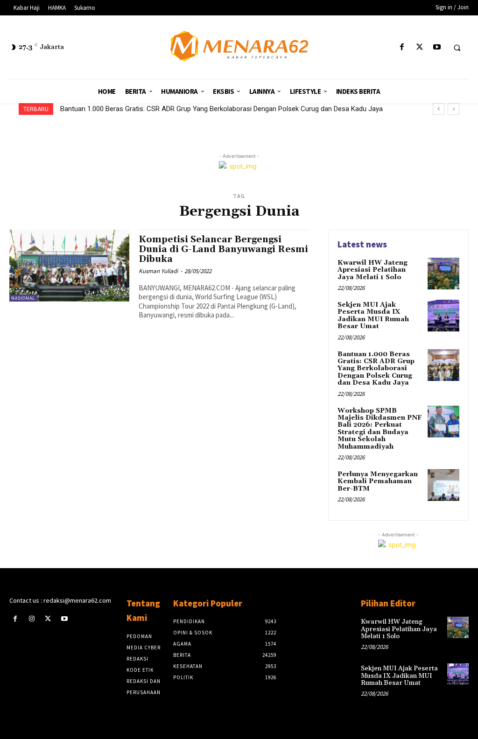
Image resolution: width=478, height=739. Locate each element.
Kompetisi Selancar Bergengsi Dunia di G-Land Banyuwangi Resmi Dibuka (223, 249)
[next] (453, 109)
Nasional (23, 298)
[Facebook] (402, 47)
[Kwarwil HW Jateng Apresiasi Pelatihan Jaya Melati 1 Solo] (443, 273)
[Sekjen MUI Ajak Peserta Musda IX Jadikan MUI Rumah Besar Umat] (443, 315)
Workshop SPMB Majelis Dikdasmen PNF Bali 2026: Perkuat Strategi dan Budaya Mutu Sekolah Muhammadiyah (233, 109)
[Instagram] (31, 619)
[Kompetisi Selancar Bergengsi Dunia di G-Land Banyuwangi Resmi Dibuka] (69, 266)
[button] (457, 47)
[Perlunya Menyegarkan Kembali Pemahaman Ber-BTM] (443, 485)
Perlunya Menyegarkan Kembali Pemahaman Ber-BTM (377, 481)
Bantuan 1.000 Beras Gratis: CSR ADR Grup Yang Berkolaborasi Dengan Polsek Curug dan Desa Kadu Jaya (376, 368)
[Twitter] (419, 47)
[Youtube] (436, 47)
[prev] (438, 109)
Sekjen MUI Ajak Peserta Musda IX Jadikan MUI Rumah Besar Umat (373, 316)
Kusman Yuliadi (158, 271)
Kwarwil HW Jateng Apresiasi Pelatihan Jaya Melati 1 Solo (372, 270)
